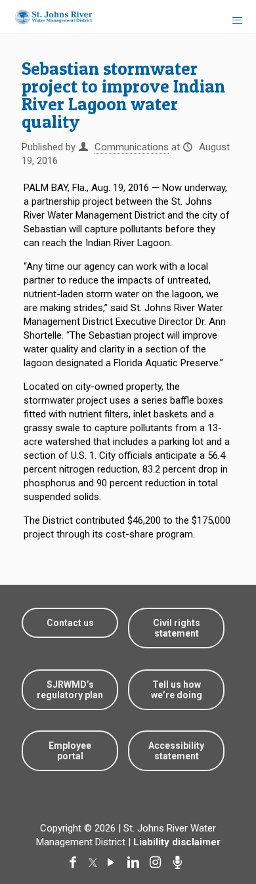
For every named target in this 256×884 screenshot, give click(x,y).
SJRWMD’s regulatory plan (70, 689)
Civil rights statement (176, 628)
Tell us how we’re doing (176, 689)
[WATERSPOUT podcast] (180, 862)
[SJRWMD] (48, 16)
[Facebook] (75, 862)
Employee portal (70, 750)
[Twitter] (94, 862)
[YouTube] (113, 862)
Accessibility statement (176, 750)
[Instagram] (158, 862)
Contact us (70, 623)
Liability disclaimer (177, 842)
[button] (225, 833)
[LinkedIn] (136, 862)
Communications (132, 147)
